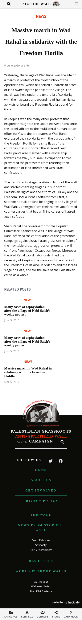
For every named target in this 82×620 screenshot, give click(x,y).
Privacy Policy (41, 500)
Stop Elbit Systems (41, 591)
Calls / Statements (41, 550)
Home (41, 469)
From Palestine (41, 540)
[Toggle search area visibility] (7, 4)
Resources (41, 561)
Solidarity (41, 545)
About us (41, 480)
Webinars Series (41, 586)
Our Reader (41, 581)
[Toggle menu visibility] (75, 4)
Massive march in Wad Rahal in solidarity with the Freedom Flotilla (28, 372)
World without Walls (41, 571)
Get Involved (40, 490)
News (41, 16)
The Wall (41, 514)
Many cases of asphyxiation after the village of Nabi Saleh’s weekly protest (27, 310)
